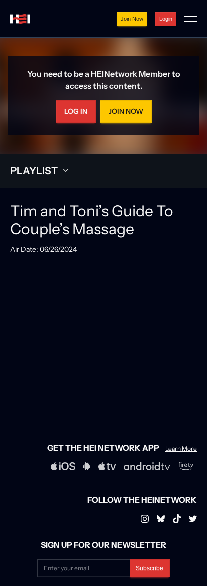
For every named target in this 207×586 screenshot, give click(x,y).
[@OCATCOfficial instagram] (193, 519)
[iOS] (63, 466)
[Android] (86, 466)
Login (165, 19)
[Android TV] (147, 466)
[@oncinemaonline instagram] (145, 518)
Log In (75, 111)
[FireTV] (185, 466)
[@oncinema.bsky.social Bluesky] (161, 519)
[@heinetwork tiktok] (177, 518)
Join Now (132, 19)
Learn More (181, 449)
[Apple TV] (107, 466)
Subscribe (149, 568)
